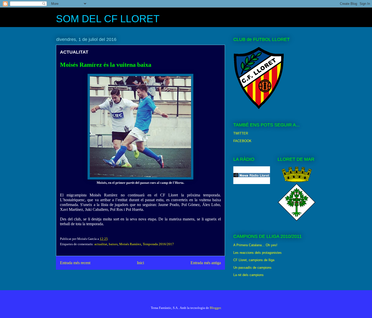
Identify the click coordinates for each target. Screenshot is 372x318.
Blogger (215, 308)
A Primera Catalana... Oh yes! (255, 245)
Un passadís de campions (252, 267)
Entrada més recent (75, 263)
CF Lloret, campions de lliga (253, 260)
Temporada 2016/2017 (158, 244)
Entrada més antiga (206, 263)
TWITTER (240, 133)
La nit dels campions (248, 275)
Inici (140, 263)
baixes (113, 244)
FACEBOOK (242, 141)
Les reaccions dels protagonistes (257, 253)
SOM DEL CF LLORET (107, 18)
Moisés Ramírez (130, 244)
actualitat (100, 244)
